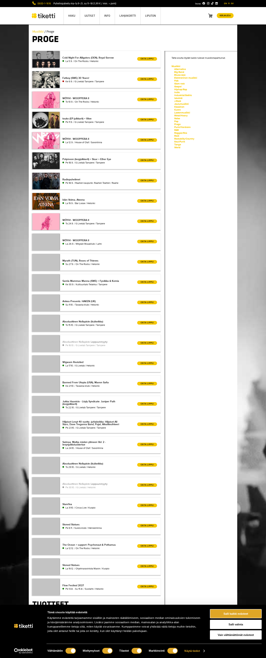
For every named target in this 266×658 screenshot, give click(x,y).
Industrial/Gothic (183, 95)
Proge (177, 124)
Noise (177, 118)
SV (232, 3)
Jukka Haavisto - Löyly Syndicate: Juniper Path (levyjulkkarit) (88, 403)
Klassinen (179, 106)
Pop (176, 121)
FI (229, 3)
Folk (176, 80)
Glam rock (179, 83)
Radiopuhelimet (71, 179)
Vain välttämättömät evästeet (236, 634)
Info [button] (107, 15)
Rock (176, 135)
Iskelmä (178, 98)
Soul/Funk (179, 141)
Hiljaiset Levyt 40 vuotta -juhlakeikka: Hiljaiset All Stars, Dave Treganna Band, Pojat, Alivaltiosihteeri (90, 423)
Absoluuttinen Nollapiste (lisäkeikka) (82, 321)
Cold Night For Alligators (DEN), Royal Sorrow (88, 57)
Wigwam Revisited (72, 362)
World (177, 147)
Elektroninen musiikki (185, 77)
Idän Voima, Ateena (73, 199)
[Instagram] (208, 3)
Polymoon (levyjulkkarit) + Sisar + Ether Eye (86, 159)
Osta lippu (147, 58)
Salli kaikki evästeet (235, 613)
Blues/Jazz (179, 75)
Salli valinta (236, 624)
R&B (176, 130)
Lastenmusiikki (182, 112)
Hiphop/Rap (180, 89)
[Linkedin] (216, 3)
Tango (177, 144)
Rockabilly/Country (184, 138)
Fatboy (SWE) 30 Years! (75, 78)
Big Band (179, 72)
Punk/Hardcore (182, 127)
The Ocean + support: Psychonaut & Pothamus (89, 544)
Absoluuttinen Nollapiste (84, 341)
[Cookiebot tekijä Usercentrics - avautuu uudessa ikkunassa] (23, 651)
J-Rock (177, 101)
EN (225, 3)
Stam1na (67, 504)
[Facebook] (204, 3)
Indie (177, 92)
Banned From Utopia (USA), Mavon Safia (85, 382)
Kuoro (177, 109)
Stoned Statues (71, 524)
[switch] (107, 651)
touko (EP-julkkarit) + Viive (77, 118)
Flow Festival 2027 (73, 585)
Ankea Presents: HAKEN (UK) (79, 301)
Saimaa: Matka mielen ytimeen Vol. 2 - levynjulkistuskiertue (84, 443)
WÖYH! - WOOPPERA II (75, 98)
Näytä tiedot (192, 650)
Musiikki (38, 31)
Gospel (177, 86)
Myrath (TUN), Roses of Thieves (80, 260)
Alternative (180, 69)
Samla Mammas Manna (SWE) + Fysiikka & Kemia (90, 281)
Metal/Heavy (181, 115)
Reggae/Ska (180, 133)
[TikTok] (212, 3)
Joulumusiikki (181, 104)
